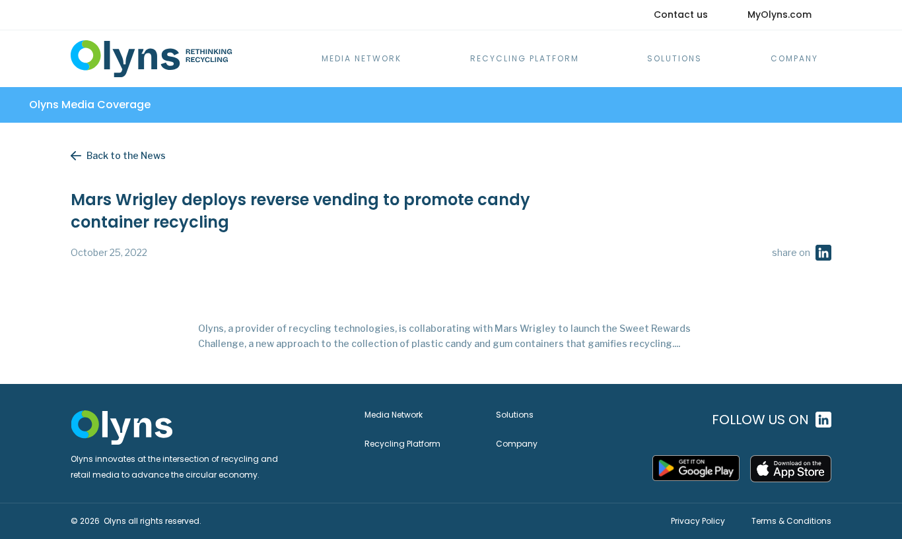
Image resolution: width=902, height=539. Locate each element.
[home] (151, 59)
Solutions (674, 58)
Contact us (681, 14)
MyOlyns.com (779, 14)
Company (517, 444)
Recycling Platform (524, 58)
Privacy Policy (698, 521)
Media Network (361, 58)
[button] (794, 58)
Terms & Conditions (791, 521)
